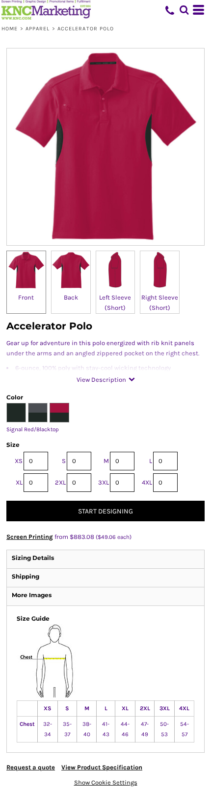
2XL (60, 482)
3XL (103, 482)
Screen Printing (29, 536)
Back (71, 297)
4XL (147, 482)
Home (9, 28)
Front (26, 297)
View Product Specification (101, 767)
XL (19, 482)
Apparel (38, 28)
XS (19, 461)
